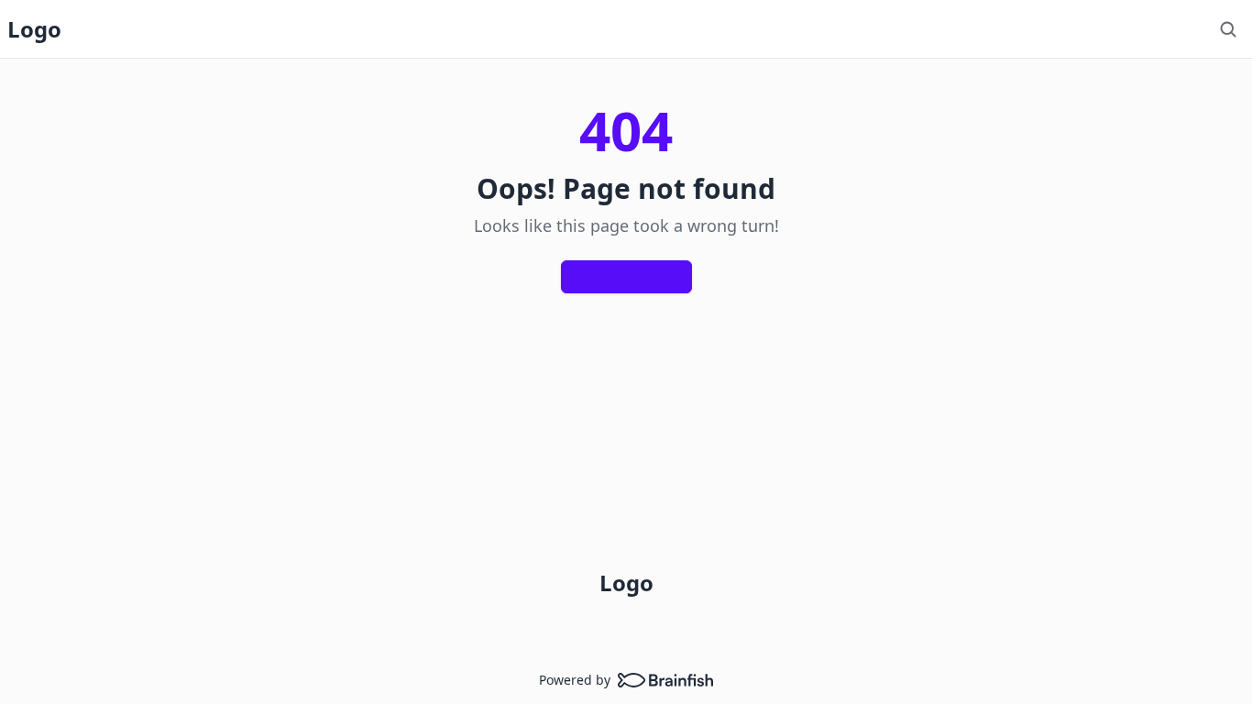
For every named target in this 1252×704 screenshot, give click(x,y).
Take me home (639, 276)
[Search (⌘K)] (1228, 29)
